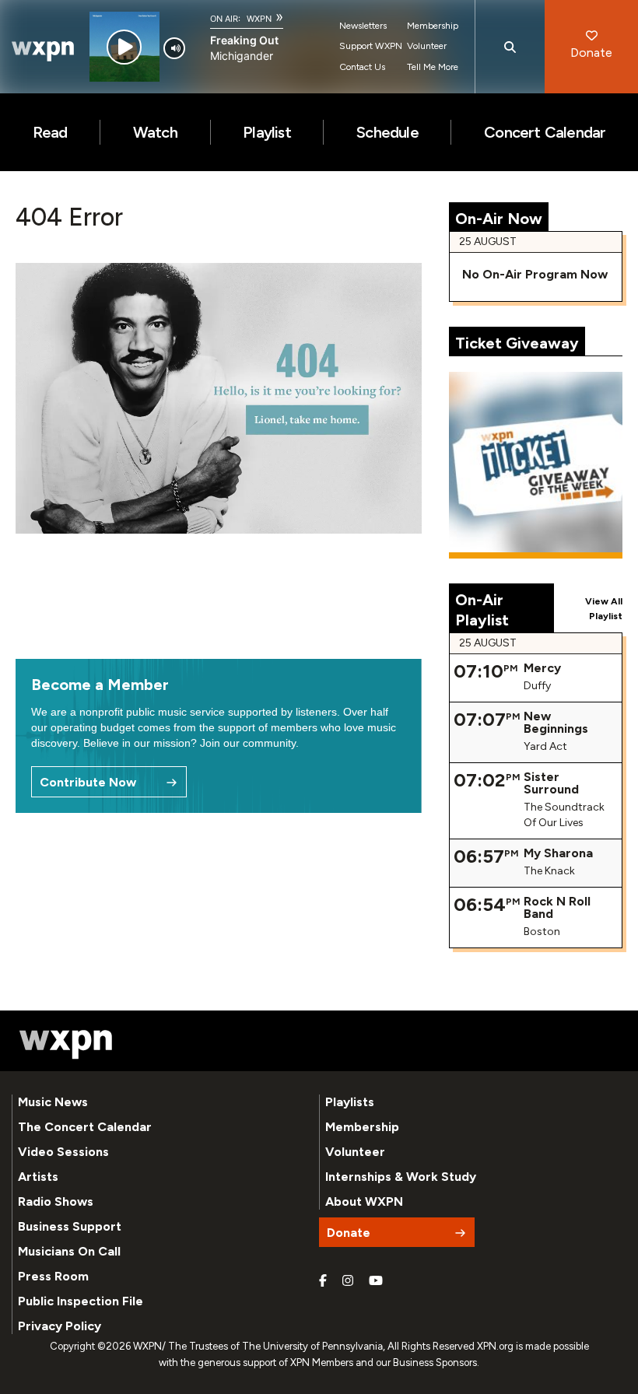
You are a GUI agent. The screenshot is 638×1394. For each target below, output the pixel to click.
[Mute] (174, 48)
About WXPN (364, 1201)
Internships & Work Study (400, 1176)
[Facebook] (323, 1281)
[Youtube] (376, 1281)
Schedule (387, 132)
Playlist (267, 132)
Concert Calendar (544, 132)
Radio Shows (55, 1201)
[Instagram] (347, 1281)
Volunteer (427, 45)
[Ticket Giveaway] (536, 465)
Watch (155, 132)
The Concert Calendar (85, 1126)
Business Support (69, 1226)
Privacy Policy (59, 1326)
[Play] (124, 47)
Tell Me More (432, 66)
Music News (53, 1102)
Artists (38, 1176)
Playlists (349, 1102)
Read (50, 132)
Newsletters (363, 25)
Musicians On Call (69, 1251)
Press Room (53, 1276)
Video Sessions (63, 1151)
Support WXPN (370, 45)
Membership (432, 25)
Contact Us (362, 66)
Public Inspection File (80, 1301)
